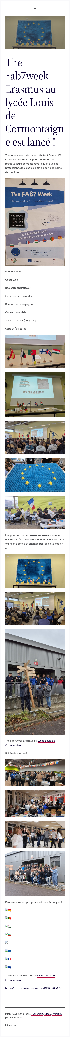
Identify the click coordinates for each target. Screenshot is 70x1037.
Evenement (37, 1013)
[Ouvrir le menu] (35, 8)
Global (47, 1013)
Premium (57, 1013)
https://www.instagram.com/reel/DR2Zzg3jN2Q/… (34, 988)
